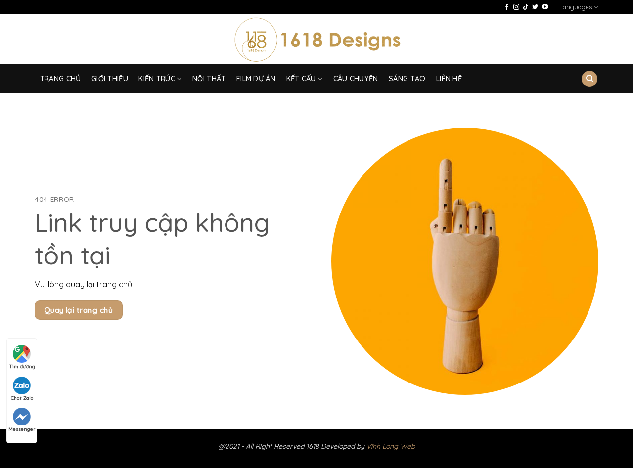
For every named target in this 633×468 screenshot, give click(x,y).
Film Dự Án (255, 78)
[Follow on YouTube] (545, 7)
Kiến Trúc (156, 78)
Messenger (21, 429)
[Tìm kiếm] (589, 79)
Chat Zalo (22, 398)
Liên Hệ (449, 78)
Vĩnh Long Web (390, 446)
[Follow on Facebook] (507, 7)
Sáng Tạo (407, 78)
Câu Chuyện (355, 78)
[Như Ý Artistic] (317, 39)
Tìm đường (22, 366)
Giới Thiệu (109, 78)
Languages (575, 7)
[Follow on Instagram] (516, 7)
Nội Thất (209, 78)
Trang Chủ (60, 78)
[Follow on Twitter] (535, 7)
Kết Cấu (301, 78)
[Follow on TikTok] (526, 7)
